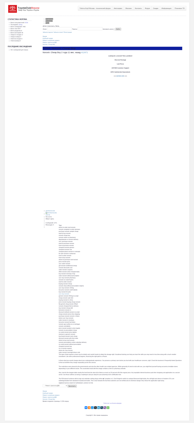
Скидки (155, 8)
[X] (95, 407)
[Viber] (105, 407)
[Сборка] (24, 8)
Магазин (129, 8)
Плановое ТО (180, 8)
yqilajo (20, 24)
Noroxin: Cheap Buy (49, 44)
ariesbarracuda (50, 211)
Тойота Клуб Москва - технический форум (95, 8)
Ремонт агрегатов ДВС (50, 42)
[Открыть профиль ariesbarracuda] (52, 214)
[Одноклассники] (89, 407)
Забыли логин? (58, 32)
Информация (166, 8)
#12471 (84, 52)
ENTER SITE (120, 76)
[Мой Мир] (92, 407)
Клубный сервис (48, 38)
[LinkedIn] (98, 407)
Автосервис (118, 8)
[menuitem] (95, 8)
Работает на (108, 403)
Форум (147, 8)
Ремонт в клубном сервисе (51, 40)
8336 (26, 22)
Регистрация (68, 32)
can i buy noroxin (64, 294)
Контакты (138, 8)
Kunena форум (116, 403)
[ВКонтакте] (86, 407)
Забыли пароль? (48, 32)
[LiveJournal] (101, 407)
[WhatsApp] (108, 407)
